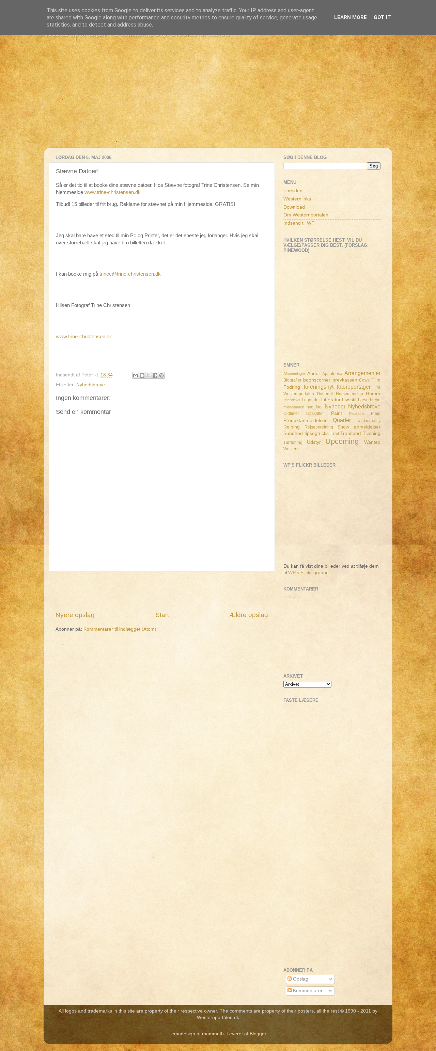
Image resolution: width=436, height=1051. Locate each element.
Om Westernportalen (305, 214)
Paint (336, 413)
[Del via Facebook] (155, 375)
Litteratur (331, 399)
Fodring (291, 387)
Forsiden (292, 190)
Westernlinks (297, 198)
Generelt (325, 393)
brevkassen (344, 380)
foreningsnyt (318, 387)
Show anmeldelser (358, 427)
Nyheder (335, 406)
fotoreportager (354, 387)
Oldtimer (291, 413)
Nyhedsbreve (90, 384)
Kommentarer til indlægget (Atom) (119, 629)
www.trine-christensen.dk (112, 192)
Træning (371, 433)
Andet (313, 373)
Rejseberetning (319, 427)
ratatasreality (368, 420)
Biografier (292, 380)
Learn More (350, 17)
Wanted (372, 442)
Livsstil (349, 399)
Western (291, 449)
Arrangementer (362, 373)
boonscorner (316, 380)
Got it (382, 17)
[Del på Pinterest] (161, 375)
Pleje (375, 413)
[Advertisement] (218, 100)
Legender (311, 400)
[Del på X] (148, 375)
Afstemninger (294, 374)
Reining (291, 427)
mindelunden (293, 407)
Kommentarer (307, 990)
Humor (373, 393)
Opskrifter (315, 413)
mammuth (213, 1033)
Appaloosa (332, 373)
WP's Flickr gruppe (308, 572)
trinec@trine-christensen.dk (130, 274)
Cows (364, 380)
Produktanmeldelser (305, 420)
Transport (350, 433)
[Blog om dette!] (142, 375)
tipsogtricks (317, 433)
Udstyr (314, 442)
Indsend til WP (298, 223)
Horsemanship (349, 393)
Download (294, 207)
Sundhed (293, 433)
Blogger (258, 1033)
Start (162, 614)
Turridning (292, 442)
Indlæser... (294, 596)
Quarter (342, 420)
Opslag (300, 979)
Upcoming (342, 441)
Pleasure (356, 413)
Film (375, 380)
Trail (335, 433)
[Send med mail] (135, 375)
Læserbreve (369, 400)
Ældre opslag (248, 614)
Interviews (291, 400)
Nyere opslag (75, 614)
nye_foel (315, 407)
